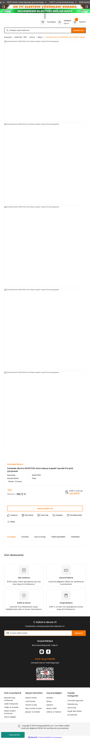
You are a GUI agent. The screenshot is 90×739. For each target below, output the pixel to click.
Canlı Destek (30, 701)
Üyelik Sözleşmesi (11, 704)
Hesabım (49, 698)
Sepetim (49, 705)
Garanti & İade (31, 705)
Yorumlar (25, 537)
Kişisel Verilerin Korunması (10, 712)
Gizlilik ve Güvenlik (11, 707)
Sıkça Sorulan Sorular (33, 708)
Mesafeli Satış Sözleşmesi (9, 699)
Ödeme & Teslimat (53, 712)
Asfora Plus (72, 708)
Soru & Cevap (39, 537)
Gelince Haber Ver (45, 508)
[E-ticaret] (45, 737)
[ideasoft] (32, 737)
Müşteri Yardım (31, 698)
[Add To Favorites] (74, 515)
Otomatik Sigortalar (75, 700)
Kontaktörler (72, 715)
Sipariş (49, 701)
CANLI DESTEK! (14, 735)
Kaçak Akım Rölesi (75, 711)
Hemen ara (79, 30)
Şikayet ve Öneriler (32, 712)
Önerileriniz (75, 537)
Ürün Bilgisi (11, 537)
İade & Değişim (10, 717)
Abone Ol (79, 633)
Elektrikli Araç (73, 704)
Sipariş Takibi (51, 708)
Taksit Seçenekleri (58, 537)
